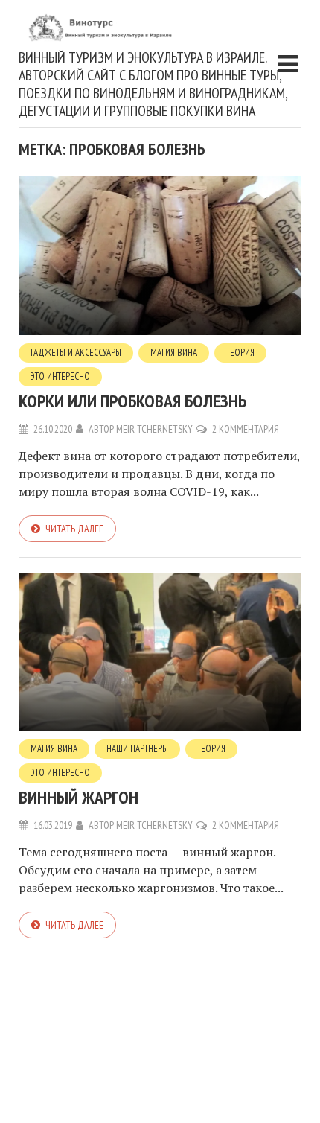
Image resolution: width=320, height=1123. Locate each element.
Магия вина (173, 352)
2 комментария (245, 429)
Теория (240, 352)
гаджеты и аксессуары (76, 352)
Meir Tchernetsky (154, 429)
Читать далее (74, 528)
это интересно (60, 376)
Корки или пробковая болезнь (132, 401)
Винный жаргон (78, 797)
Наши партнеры (137, 748)
